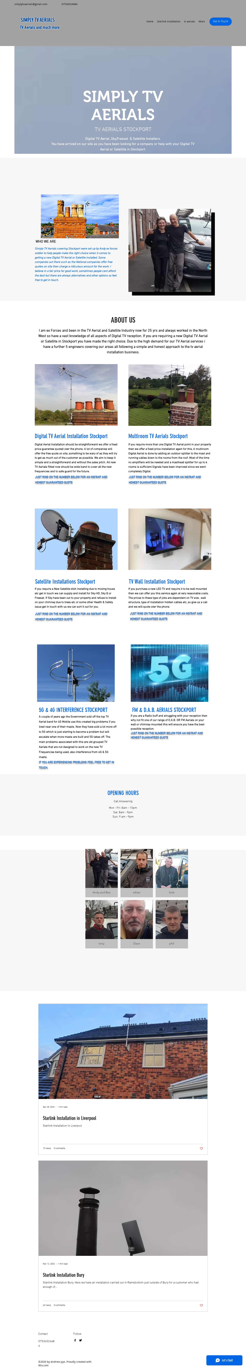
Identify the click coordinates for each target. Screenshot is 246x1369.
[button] (101, 873)
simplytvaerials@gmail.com (30, 4)
